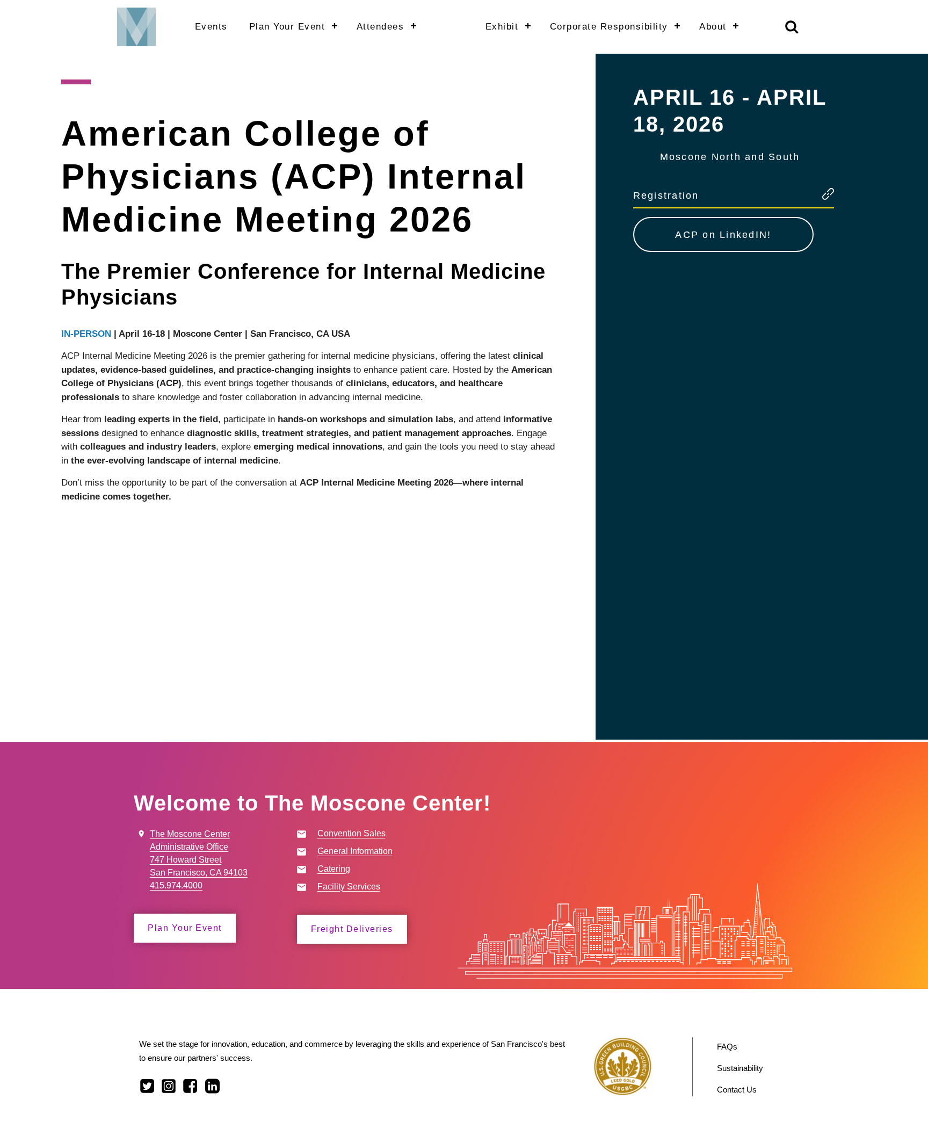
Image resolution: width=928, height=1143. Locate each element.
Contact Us (737, 1089)
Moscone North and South (730, 156)
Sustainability (740, 1068)
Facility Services (348, 886)
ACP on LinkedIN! (723, 234)
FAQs (727, 1046)
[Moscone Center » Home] (133, 26)
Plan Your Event (185, 927)
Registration (666, 195)
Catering (333, 868)
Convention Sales (351, 833)
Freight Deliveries (352, 929)
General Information (355, 851)
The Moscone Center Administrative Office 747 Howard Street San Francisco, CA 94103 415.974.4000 (199, 859)
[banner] (464, 27)
